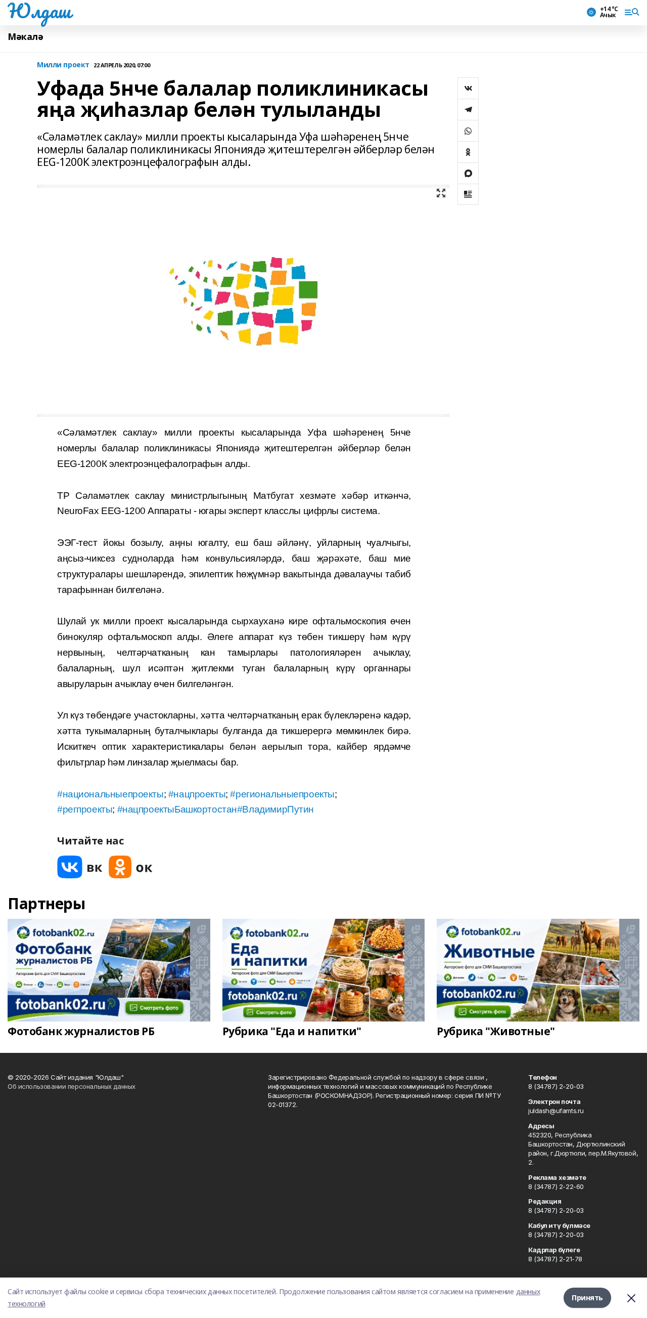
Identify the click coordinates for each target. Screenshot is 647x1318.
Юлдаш (39, 11)
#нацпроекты (196, 794)
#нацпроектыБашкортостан (177, 809)
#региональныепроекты (282, 794)
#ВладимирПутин (275, 809)
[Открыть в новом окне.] (80, 867)
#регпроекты (84, 809)
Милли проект (63, 65)
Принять (587, 1297)
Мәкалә (25, 36)
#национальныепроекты (110, 794)
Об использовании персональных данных (71, 1086)
